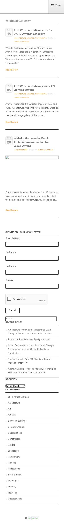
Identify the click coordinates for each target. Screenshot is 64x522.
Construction (14, 439)
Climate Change (16, 427)
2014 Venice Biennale (18, 397)
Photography (41, 38)
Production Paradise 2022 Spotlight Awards (29, 340)
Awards (30, 38)
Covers (11, 445)
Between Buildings (17, 421)
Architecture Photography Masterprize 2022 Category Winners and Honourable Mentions (30, 332)
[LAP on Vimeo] (33, 518)
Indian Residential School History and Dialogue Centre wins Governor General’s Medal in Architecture (31, 349)
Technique (13, 481)
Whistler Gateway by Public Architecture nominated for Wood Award (31, 142)
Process (12, 463)
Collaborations (15, 433)
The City (12, 487)
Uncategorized (21, 150)
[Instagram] (25, 518)
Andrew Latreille (21, 42)
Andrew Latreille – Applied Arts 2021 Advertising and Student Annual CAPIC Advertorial (32, 371)
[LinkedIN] (29, 518)
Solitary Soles (15, 475)
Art (9, 409)
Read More (11, 70)
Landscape (13, 451)
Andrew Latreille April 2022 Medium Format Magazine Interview (29, 361)
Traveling (12, 493)
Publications (14, 469)
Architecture (20, 38)
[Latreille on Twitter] (37, 518)
